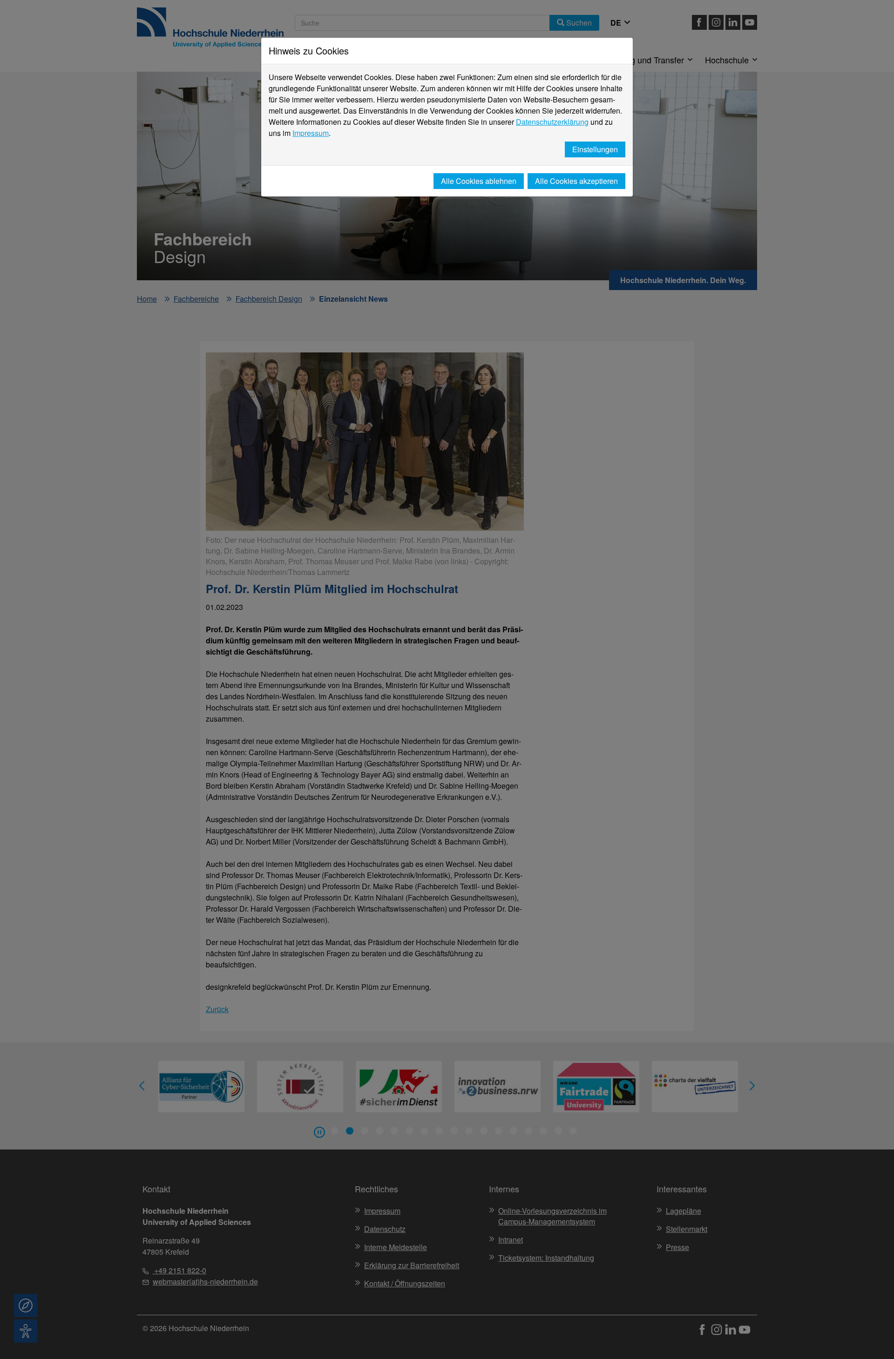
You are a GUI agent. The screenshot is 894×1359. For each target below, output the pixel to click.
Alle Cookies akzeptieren (576, 181)
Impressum (310, 133)
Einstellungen (595, 149)
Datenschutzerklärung (552, 121)
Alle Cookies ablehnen (478, 181)
